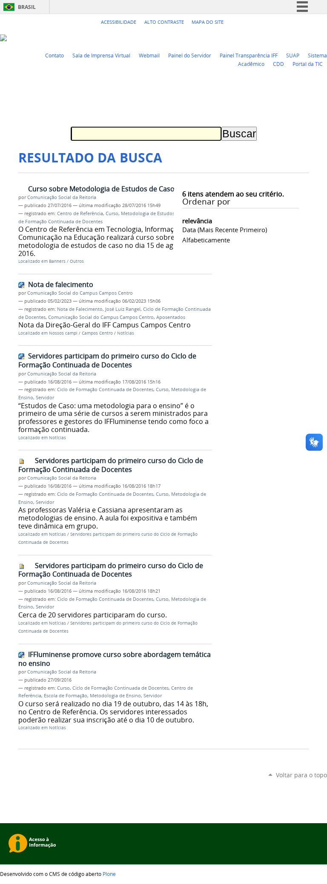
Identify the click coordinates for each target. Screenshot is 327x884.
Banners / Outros (66, 261)
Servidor (45, 398)
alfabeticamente (206, 240)
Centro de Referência (80, 213)
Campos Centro (97, 333)
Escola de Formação (65, 696)
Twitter (280, 37)
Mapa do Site (208, 22)
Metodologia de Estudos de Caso (157, 213)
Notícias (125, 333)
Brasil (27, 7)
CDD (278, 63)
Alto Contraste (164, 22)
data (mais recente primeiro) (224, 229)
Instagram (322, 37)
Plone (109, 873)
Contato (54, 55)
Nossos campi (63, 333)
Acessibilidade (118, 22)
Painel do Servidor (189, 55)
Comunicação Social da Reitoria (61, 197)
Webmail (149, 55)
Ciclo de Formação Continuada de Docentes (105, 389)
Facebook (301, 37)
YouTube (291, 37)
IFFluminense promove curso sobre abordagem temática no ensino (114, 659)
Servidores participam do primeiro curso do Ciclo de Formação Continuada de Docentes (107, 360)
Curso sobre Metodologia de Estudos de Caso (101, 188)
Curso (112, 213)
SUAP (292, 55)
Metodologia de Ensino (115, 696)
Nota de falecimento (60, 284)
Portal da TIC (308, 63)
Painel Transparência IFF (249, 55)
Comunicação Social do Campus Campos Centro (80, 293)
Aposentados (170, 317)
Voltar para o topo (301, 775)
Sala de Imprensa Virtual (101, 55)
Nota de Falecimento (80, 309)
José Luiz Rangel (123, 309)
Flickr (312, 37)
